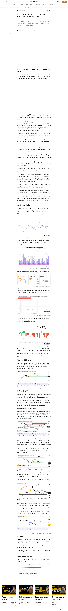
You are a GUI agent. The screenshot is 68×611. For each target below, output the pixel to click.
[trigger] (9, 1)
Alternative (49, 286)
